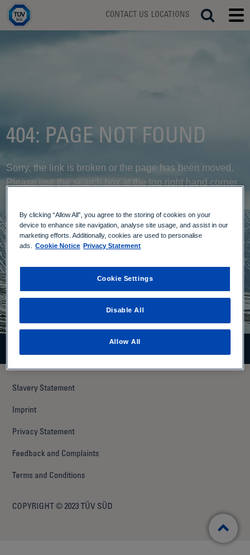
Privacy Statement (112, 245)
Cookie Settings (125, 278)
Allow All (125, 341)
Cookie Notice (57, 245)
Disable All (125, 310)
